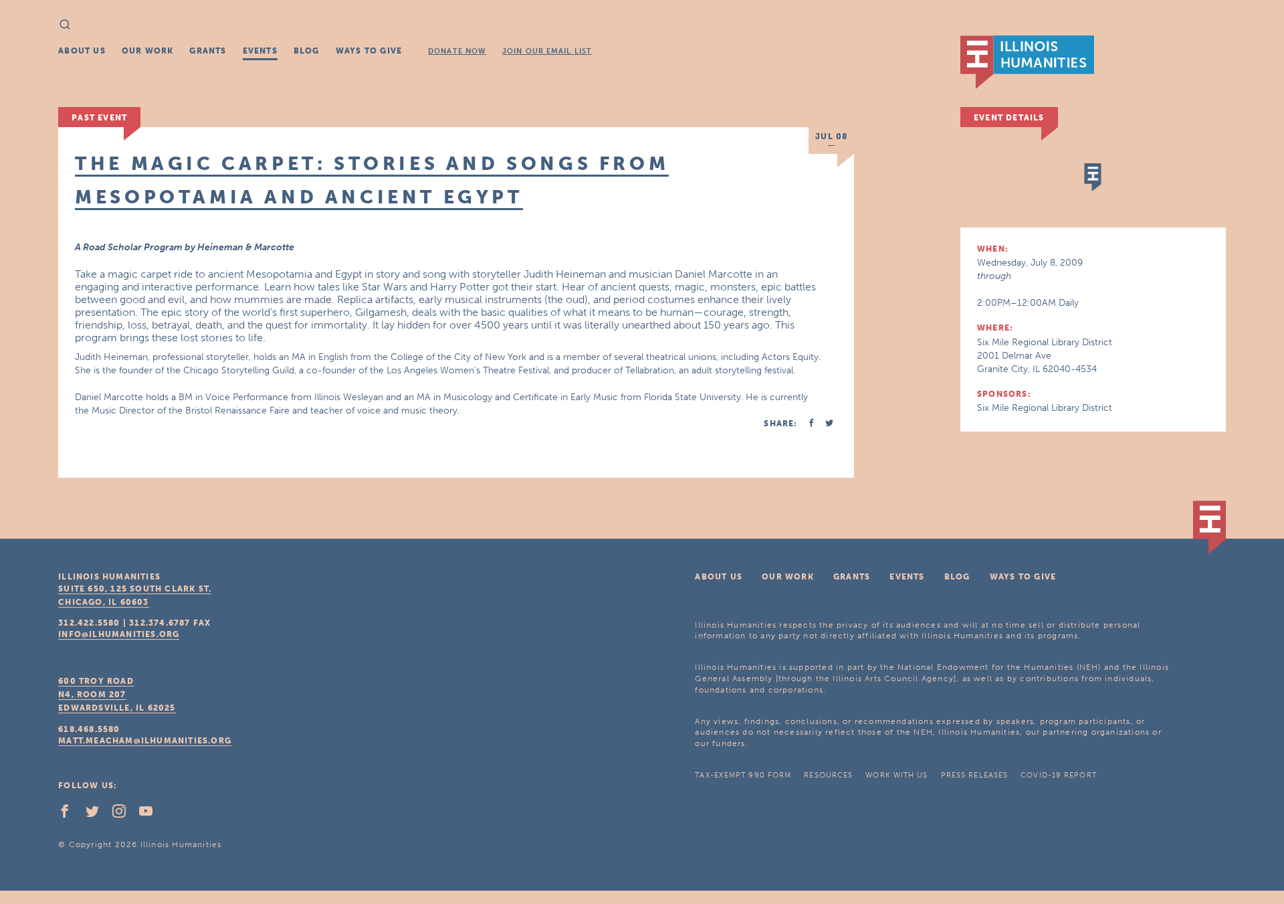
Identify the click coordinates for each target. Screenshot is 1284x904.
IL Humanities (1027, 62)
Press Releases (974, 775)
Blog (307, 51)
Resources (828, 775)
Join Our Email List (547, 51)
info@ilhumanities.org (118, 634)
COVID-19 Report (1059, 775)
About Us (82, 51)
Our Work (148, 51)
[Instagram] (124, 814)
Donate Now (457, 51)
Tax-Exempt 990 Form (743, 775)
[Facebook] (70, 814)
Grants (207, 51)
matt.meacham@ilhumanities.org (144, 740)
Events (260, 51)
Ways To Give (369, 51)
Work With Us (896, 775)
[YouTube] (151, 814)
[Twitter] (98, 814)
